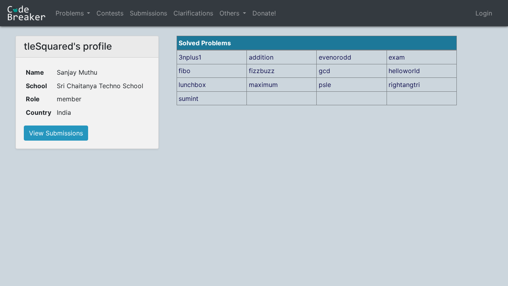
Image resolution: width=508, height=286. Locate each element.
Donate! (264, 13)
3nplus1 (190, 57)
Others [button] (230, 13)
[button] (88, 13)
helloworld (404, 71)
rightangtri (404, 85)
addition (261, 57)
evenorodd (335, 57)
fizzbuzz (262, 71)
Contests (109, 13)
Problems (70, 13)
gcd (324, 71)
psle (325, 85)
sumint (188, 98)
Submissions (148, 13)
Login (483, 13)
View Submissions (56, 133)
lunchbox (192, 85)
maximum (263, 85)
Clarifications (193, 13)
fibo (184, 71)
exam (397, 57)
